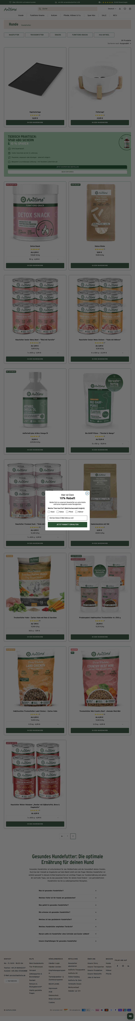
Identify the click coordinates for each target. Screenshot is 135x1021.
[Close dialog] (87, 493)
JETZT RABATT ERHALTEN (67, 525)
